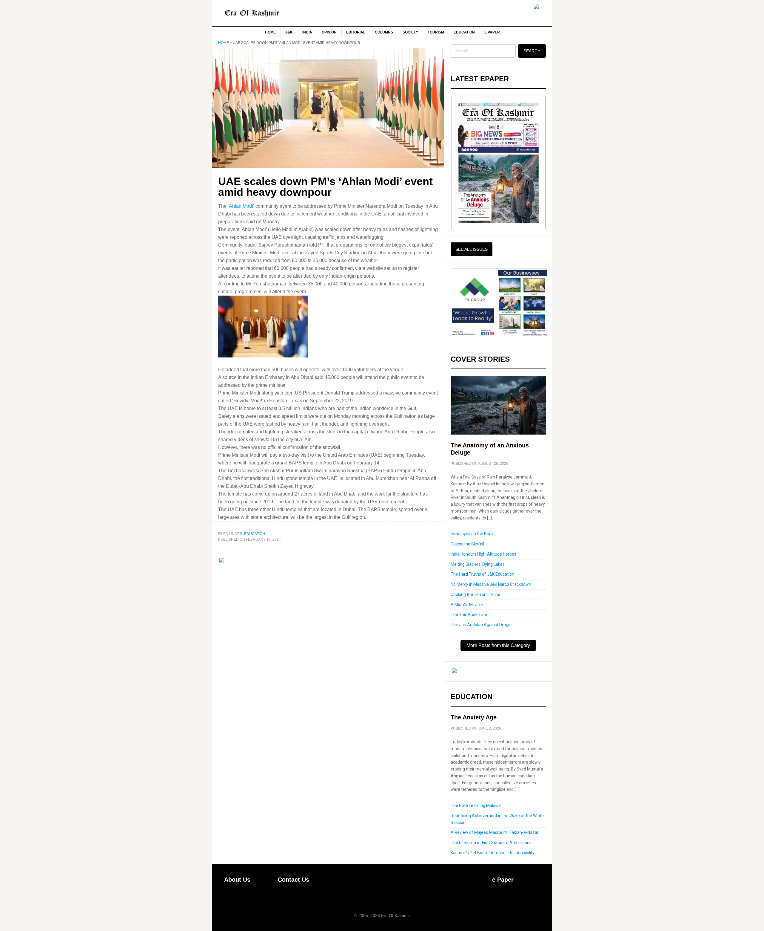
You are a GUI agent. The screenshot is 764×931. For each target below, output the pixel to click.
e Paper (503, 879)
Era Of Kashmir (263, 13)
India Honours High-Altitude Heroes (483, 554)
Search (531, 50)
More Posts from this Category (498, 645)
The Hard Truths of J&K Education (482, 574)
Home (223, 43)
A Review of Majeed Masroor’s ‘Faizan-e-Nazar (495, 832)
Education (254, 534)
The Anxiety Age (474, 717)
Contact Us (293, 879)
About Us (237, 879)
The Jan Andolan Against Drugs (480, 624)
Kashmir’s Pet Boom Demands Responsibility (493, 852)
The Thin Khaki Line (469, 614)
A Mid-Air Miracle (467, 604)
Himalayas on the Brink (472, 533)
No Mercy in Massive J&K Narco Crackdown (491, 584)
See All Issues (471, 249)
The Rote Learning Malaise (476, 805)
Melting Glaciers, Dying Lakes (478, 564)
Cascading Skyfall (467, 544)
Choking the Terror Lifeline (475, 594)
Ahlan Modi (241, 206)
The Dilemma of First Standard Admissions (491, 842)
